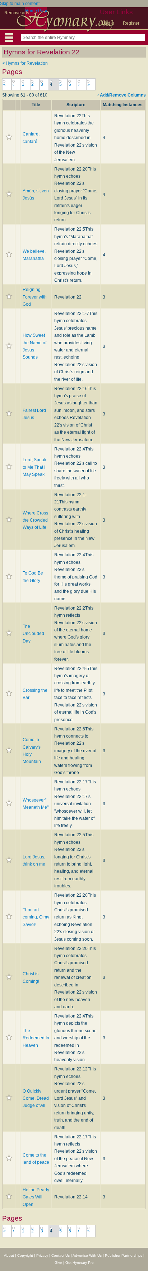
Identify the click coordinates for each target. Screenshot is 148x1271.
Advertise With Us (87, 1255)
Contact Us (60, 1255)
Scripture (75, 104)
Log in (108, 23)
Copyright (25, 1255)
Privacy (42, 1255)
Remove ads (16, 12)
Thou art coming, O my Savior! (36, 917)
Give (58, 1263)
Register (131, 23)
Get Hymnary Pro (79, 1263)
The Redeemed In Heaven (36, 1038)
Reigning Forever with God (35, 297)
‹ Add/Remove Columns (121, 95)
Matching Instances (123, 104)
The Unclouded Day (33, 634)
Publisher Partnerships (123, 1255)
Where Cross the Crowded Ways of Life (35, 520)
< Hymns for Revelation (25, 63)
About (9, 1255)
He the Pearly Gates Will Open (36, 1197)
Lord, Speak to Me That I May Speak (34, 467)
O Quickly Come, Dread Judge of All (36, 1098)
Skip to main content (20, 3)
